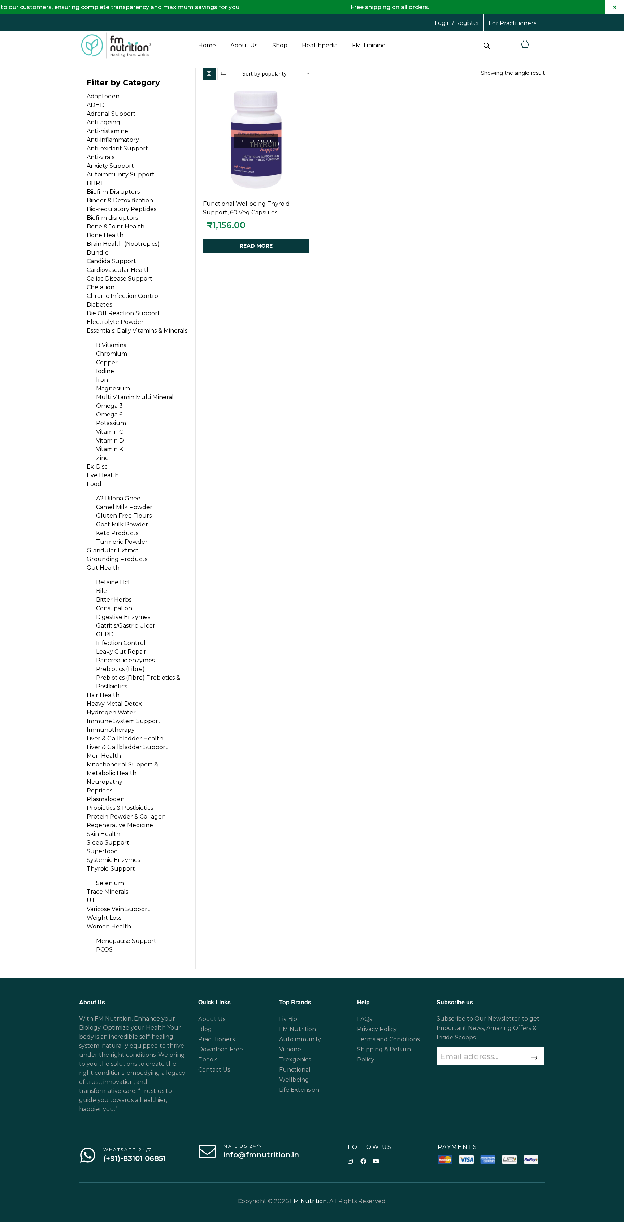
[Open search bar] (486, 45)
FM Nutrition (308, 1201)
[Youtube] (375, 1161)
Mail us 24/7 (243, 1146)
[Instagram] (350, 1161)
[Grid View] (209, 74)
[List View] (223, 74)
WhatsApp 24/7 (127, 1149)
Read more (256, 246)
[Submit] (533, 1058)
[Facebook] (363, 1161)
